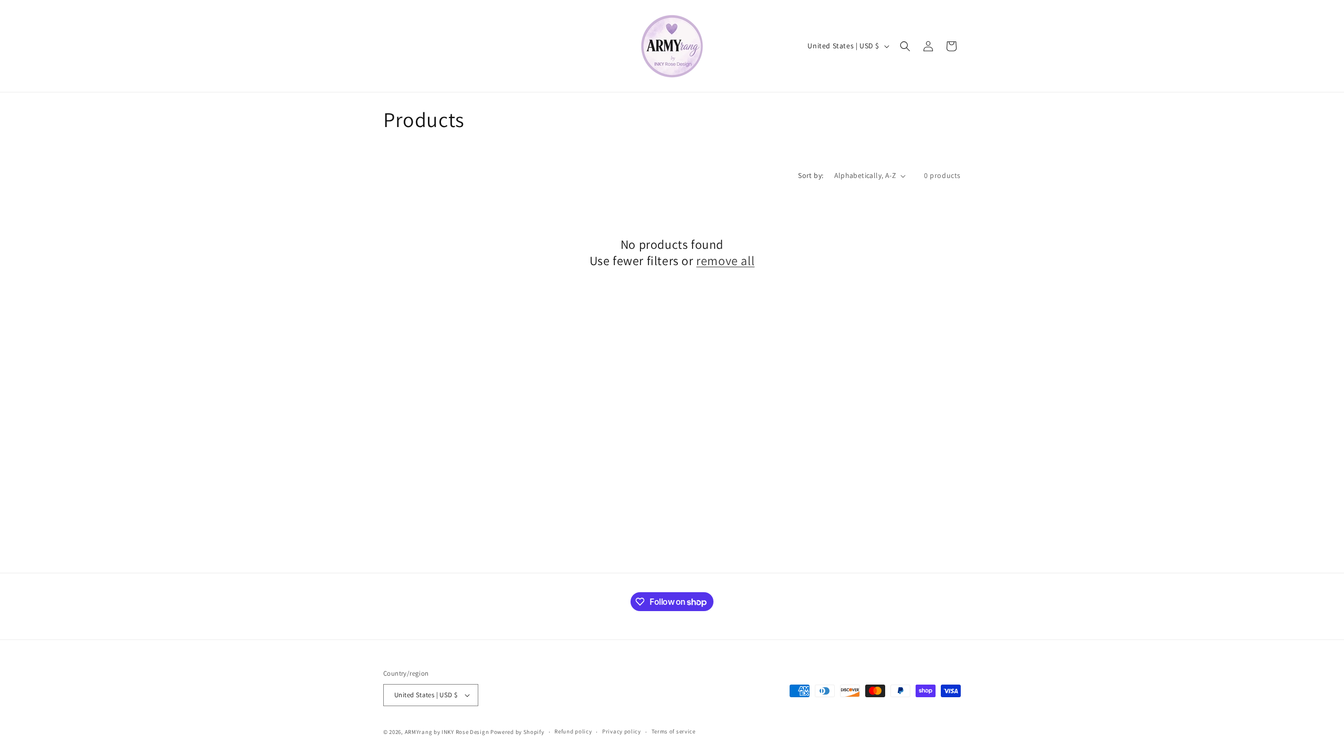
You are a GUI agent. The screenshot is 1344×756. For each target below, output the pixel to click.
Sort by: (810, 175)
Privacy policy (621, 731)
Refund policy (573, 731)
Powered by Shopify (517, 732)
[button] (905, 46)
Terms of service (674, 731)
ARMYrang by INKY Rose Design (447, 732)
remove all (725, 261)
